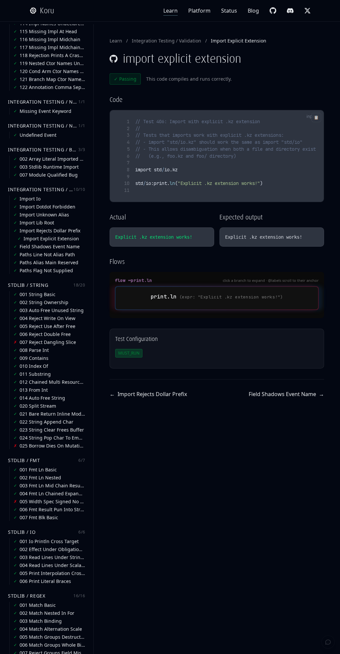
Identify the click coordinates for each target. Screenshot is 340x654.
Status (229, 10)
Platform (199, 10)
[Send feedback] (328, 642)
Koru (47, 10)
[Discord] (290, 10)
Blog (253, 10)
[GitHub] (273, 10)
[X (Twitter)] (307, 10)
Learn (170, 10)
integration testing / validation (166, 41)
